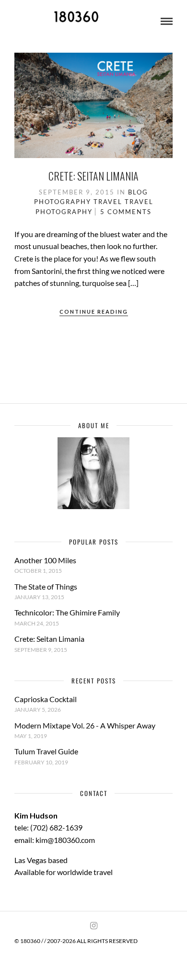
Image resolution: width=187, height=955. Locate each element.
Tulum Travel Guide (46, 751)
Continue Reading (93, 311)
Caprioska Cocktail (45, 699)
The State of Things (45, 586)
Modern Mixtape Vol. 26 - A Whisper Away (84, 725)
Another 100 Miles (45, 560)
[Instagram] (93, 926)
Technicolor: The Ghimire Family (67, 612)
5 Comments (126, 212)
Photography (62, 201)
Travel (108, 201)
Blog (138, 192)
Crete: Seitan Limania (93, 175)
